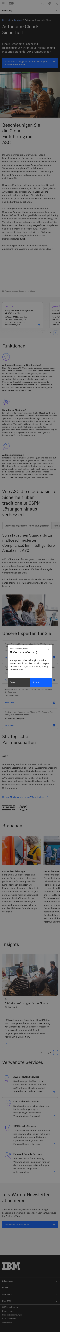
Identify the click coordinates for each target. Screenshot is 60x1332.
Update (36, 682)
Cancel (13, 682)
